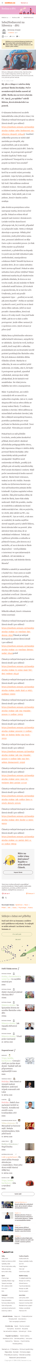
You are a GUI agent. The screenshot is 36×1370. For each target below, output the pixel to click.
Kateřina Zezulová (7, 1154)
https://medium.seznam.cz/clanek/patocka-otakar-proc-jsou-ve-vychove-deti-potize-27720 (18, 779)
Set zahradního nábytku (10, 1331)
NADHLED (4, 1055)
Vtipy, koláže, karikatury (8, 1059)
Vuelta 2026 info (23, 1258)
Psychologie (22, 907)
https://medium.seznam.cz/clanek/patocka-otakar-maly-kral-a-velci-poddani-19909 (18, 690)
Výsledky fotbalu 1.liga (8, 1280)
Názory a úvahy (8, 1005)
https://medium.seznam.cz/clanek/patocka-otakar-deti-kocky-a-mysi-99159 (18, 820)
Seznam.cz (24, 3)
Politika (5, 1081)
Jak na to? (18, 939)
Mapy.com (17, 1316)
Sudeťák (4, 1099)
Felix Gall (21, 1269)
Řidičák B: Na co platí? (25, 1305)
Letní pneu (29, 1338)
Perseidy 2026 (13, 1319)
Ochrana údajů (25, 1352)
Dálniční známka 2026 (25, 1300)
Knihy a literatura (9, 1144)
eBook (6, 36)
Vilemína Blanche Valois (9, 1120)
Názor (26, 905)
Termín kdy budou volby (9, 1266)
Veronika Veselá (6, 1078)
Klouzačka (25, 1328)
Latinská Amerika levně (8, 1308)
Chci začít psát (16, 934)
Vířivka (29, 1331)
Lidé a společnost (9, 1157)
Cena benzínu (22, 1319)
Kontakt (16, 1352)
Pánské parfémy (17, 1343)
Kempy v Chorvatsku (8, 1297)
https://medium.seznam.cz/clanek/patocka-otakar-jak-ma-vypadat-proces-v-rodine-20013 (18, 711)
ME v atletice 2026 (7, 1286)
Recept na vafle (23, 1288)
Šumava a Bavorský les (8, 1303)
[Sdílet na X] (6, 898)
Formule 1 (4, 1288)
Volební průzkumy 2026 (9, 1261)
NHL (3, 1291)
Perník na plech (23, 1291)
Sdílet (13, 36)
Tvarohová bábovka (24, 1286)
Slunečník (18, 1328)
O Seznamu (14, 1349)
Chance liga (5, 1278)
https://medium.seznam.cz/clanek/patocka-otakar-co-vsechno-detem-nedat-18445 (18, 650)
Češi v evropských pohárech (17, 1321)
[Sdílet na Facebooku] (3, 898)
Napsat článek (18, 872)
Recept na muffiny (24, 1280)
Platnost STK (22, 1310)
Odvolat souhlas (24, 1355)
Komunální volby (6, 1271)
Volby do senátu (6, 1269)
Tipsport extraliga (7, 1283)
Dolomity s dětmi (7, 1310)
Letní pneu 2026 (24, 1297)
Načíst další (18, 1194)
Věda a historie (8, 1123)
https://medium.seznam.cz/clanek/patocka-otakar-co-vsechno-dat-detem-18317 (18, 632)
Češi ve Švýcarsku (7, 1305)
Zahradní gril (22, 1331)
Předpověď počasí (27, 1316)
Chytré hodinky (25, 1341)
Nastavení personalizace (17, 1358)
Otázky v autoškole (24, 1308)
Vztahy (14, 907)
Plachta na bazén (24, 1326)
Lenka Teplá (5, 1141)
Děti (9, 907)
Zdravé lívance (23, 1283)
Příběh (4, 907)
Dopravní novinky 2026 (25, 1303)
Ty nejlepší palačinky (25, 1278)
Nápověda (8, 1352)
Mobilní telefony (24, 1336)
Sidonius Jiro (6, 1177)
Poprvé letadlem (6, 1300)
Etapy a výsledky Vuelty (26, 1261)
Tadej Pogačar (23, 1266)
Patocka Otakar (14, 30)
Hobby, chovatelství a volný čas (11, 978)
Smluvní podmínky (26, 1349)
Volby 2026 (5, 1258)
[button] (18, 60)
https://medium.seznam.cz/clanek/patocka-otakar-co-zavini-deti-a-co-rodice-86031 (18, 840)
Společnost (18, 905)
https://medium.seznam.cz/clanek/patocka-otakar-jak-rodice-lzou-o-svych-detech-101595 (18, 799)
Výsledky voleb (6, 1264)
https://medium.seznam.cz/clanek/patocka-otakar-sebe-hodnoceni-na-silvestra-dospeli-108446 (18, 131)
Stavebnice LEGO (8, 1338)
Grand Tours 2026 (24, 1271)
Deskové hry (8, 1341)
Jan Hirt (21, 1264)
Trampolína (10, 1328)
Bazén (16, 1326)
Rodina (30, 907)
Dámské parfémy (19, 1338)
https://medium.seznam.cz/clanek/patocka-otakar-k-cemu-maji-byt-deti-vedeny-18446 (18, 670)
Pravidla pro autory (11, 1355)
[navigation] (2, 2)
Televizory (16, 1341)
